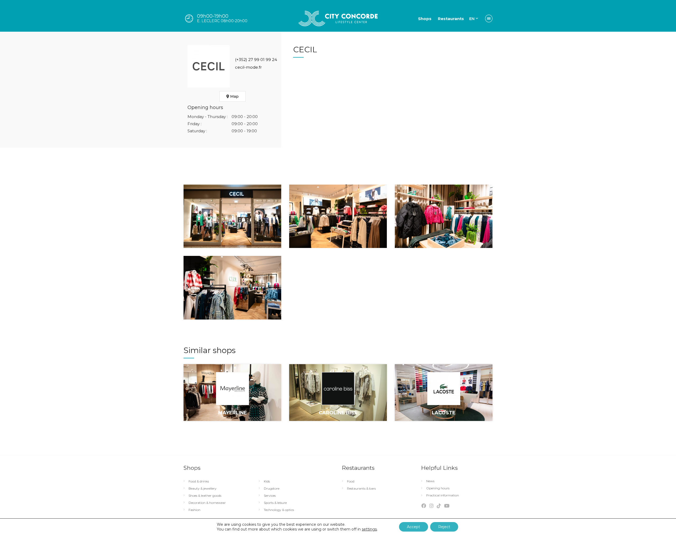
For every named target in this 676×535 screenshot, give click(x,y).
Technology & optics (279, 510)
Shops (424, 18)
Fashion (194, 510)
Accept (413, 526)
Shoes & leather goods (205, 496)
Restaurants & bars (361, 488)
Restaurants (451, 18)
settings (369, 529)
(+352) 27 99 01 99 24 (256, 59)
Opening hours (437, 488)
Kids (267, 481)
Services (270, 496)
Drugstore (271, 488)
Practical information (442, 495)
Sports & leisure (275, 503)
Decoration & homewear (207, 503)
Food (350, 481)
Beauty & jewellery (203, 488)
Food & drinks (199, 481)
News (430, 481)
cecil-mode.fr (248, 67)
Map (234, 96)
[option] (232, 396)
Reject (444, 526)
